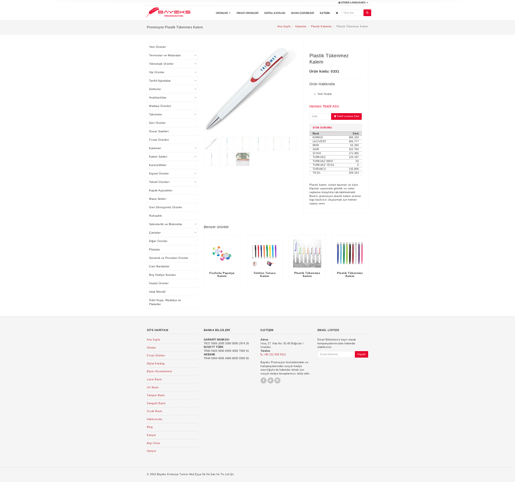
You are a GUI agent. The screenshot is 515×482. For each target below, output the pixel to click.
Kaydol (361, 354)
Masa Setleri (157, 198)
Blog (149, 427)
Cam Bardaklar (159, 266)
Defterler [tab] (155, 89)
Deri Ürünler (157, 122)
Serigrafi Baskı (156, 403)
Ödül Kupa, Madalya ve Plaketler (165, 302)
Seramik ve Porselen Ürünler (168, 257)
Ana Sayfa (284, 26)
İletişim (325, 13)
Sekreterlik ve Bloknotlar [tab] (165, 224)
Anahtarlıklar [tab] (158, 97)
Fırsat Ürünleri (247, 13)
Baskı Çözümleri (302, 13)
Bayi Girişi (153, 443)
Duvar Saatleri (159, 131)
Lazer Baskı (154, 379)
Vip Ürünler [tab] (157, 72)
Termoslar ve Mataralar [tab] (165, 55)
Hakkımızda (154, 419)
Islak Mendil (157, 291)
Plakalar (154, 249)
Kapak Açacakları (161, 190)
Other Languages (353, 2)
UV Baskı (153, 387)
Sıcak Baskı (155, 411)
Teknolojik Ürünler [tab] (161, 63)
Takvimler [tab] (155, 114)
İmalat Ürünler (159, 283)
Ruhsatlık (155, 215)
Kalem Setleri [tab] (158, 156)
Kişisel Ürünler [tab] (159, 173)
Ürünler (222, 13)
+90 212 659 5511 (274, 354)
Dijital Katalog (274, 13)
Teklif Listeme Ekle (347, 116)
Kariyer (151, 435)
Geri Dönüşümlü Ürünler (165, 207)
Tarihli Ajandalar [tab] (160, 80)
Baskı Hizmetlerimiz (159, 371)
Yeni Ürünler (157, 46)
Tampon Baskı (156, 395)
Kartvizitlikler (158, 165)
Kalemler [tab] (155, 148)
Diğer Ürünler (158, 241)
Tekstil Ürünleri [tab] (159, 182)
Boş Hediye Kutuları (162, 274)
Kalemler (300, 26)
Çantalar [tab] (155, 232)
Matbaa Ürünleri (160, 106)
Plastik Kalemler (321, 26)
